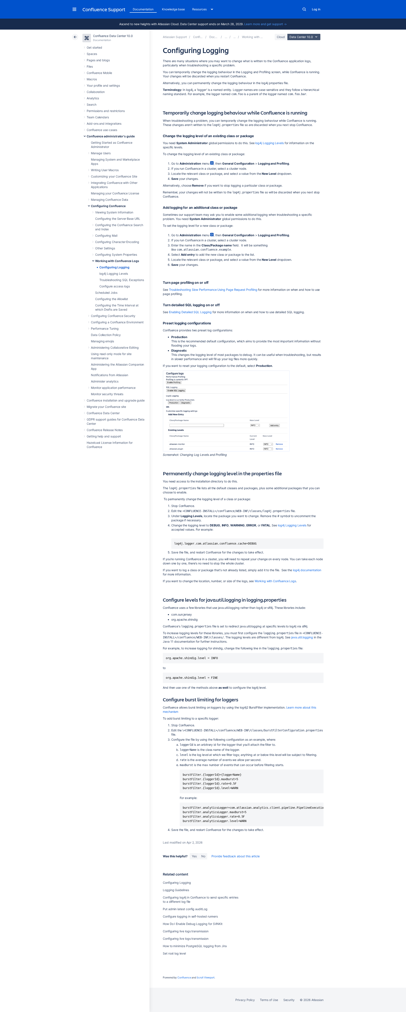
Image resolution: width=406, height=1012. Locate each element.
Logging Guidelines (176, 890)
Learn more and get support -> (265, 24)
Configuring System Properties (116, 254)
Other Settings (105, 248)
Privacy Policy (245, 1000)
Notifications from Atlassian (109, 375)
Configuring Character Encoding (117, 242)
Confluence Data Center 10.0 (113, 36)
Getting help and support (104, 436)
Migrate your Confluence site (106, 406)
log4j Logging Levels (113, 273)
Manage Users (101, 153)
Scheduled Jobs (106, 292)
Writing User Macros (105, 170)
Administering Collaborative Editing (115, 347)
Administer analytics (104, 381)
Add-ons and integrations (104, 123)
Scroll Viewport (205, 977)
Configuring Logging (114, 267)
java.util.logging (301, 637)
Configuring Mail (106, 235)
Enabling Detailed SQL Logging (190, 312)
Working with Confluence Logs (117, 261)
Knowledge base (173, 9)
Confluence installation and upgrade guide (116, 400)
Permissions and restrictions (106, 111)
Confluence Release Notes (105, 430)
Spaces (92, 54)
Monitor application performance (113, 387)
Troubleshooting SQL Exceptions (121, 280)
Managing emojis (102, 341)
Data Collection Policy (106, 335)
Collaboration (96, 92)
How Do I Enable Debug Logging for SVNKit (192, 924)
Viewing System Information (114, 212)
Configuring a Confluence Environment (117, 322)
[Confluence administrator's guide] (226, 37)
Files (90, 66)
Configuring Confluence (108, 206)
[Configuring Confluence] (234, 37)
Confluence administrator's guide (111, 136)
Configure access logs (114, 286)
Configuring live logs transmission (185, 931)
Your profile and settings (103, 85)
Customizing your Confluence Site (114, 176)
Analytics (93, 98)
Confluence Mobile (99, 73)
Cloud (281, 37)
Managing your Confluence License (115, 193)
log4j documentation (307, 570)
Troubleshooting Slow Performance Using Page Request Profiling (213, 289)
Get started (94, 47)
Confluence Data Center (103, 413)
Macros (92, 79)
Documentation (143, 9)
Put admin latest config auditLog (185, 909)
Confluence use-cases (102, 130)
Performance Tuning (105, 328)
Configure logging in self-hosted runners (190, 916)
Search (304, 9)
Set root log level (174, 953)
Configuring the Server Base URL (117, 218)
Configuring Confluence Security (113, 316)
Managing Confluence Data (109, 199)
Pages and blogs (98, 60)
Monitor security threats (107, 394)
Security (289, 1000)
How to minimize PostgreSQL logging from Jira (195, 946)
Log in (316, 9)
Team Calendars (98, 117)
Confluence (184, 977)
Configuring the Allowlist (111, 299)
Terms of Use (269, 1000)
